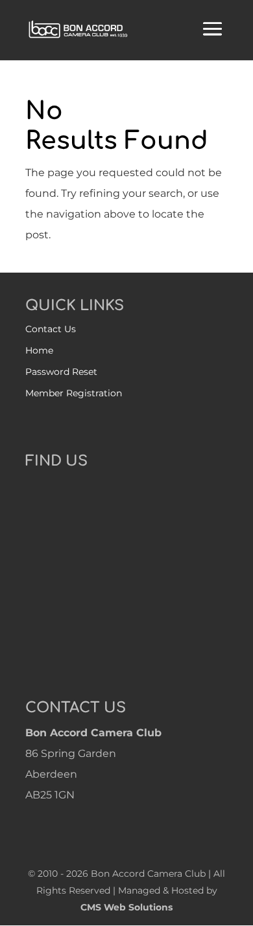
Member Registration (73, 393)
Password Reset (61, 372)
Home (39, 350)
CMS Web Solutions (126, 907)
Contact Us (50, 329)
